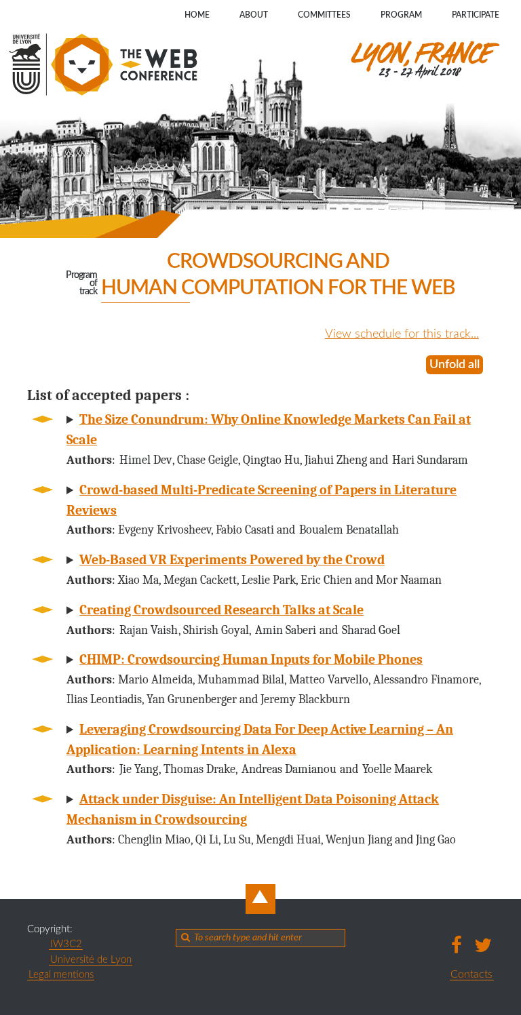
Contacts (471, 974)
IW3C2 (66, 944)
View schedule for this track (398, 334)
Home (197, 15)
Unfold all (454, 365)
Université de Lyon (91, 960)
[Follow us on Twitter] (483, 945)
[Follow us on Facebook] (456, 945)
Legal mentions (61, 975)
